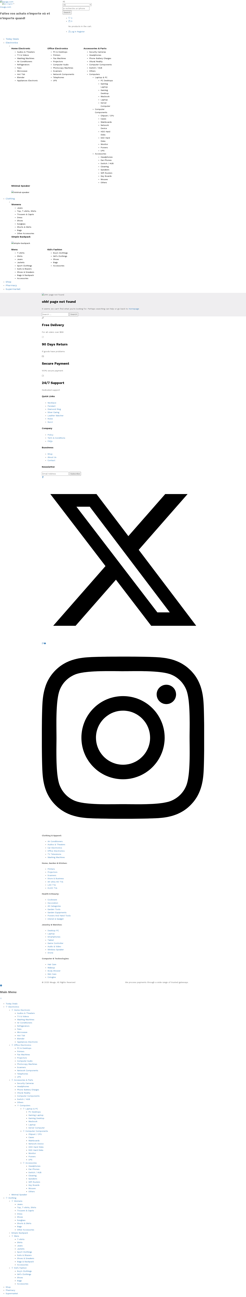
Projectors (58, 61)
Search (67, 12)
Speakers (105, 170)
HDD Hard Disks (36, 1147)
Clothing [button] (10, 198)
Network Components (63, 74)
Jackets (20, 262)
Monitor (104, 144)
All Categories (54, 906)
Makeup (51, 967)
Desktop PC (53, 930)
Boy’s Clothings (60, 253)
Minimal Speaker (20, 185)
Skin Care (52, 974)
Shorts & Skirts (24, 227)
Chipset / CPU (107, 115)
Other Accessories (25, 233)
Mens (16, 1236)
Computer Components (100, 64)
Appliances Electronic (27, 80)
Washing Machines (25, 58)
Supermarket (13, 289)
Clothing (12, 1198)
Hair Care (52, 964)
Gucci (50, 422)
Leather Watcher (55, 415)
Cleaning (105, 166)
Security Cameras (97, 52)
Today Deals (12, 39)
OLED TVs (52, 888)
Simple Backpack (20, 236)
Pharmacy (11, 285)
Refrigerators (23, 64)
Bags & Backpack (25, 275)
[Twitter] (123, 640)
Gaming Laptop (35, 1115)
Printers (56, 55)
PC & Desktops (60, 52)
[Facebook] (43, 477)
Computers (25, 1105)
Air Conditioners (24, 61)
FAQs (50, 441)
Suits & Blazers (24, 269)
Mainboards (106, 122)
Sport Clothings (24, 266)
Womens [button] (16, 204)
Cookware (52, 900)
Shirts (19, 256)
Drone (50, 953)
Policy (50, 435)
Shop (8, 281)
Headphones (95, 55)
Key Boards (106, 176)
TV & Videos (23, 55)
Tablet (51, 940)
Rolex (50, 419)
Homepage (134, 309)
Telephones (58, 77)
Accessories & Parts (23, 1080)
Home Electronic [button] (20, 48)
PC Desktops (107, 80)
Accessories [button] (100, 154)
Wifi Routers (106, 173)
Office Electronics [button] (57, 48)
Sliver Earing (53, 412)
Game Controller (55, 943)
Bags (19, 230)
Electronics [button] (12, 42)
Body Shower (54, 971)
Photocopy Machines (63, 68)
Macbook (105, 96)
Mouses (104, 179)
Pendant (52, 406)
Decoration (53, 903)
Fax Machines (59, 58)
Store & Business (56, 878)
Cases (103, 119)
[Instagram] (123, 830)
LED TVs (52, 885)
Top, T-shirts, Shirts (26, 211)
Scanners (57, 71)
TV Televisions (54, 854)
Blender (20, 77)
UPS (55, 80)
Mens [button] (14, 249)
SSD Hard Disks (35, 1150)
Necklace (52, 403)
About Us (52, 457)
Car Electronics (55, 848)
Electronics (13, 1007)
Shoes (20, 220)
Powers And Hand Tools (59, 915)
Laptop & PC (31, 1109)
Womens (18, 1201)
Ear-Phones (106, 160)
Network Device (36, 1144)
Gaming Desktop (36, 1118)
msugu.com (5, 7)
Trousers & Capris (25, 214)
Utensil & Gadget (56, 919)
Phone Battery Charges (100, 58)
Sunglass (21, 224)
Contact (51, 460)
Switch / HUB (95, 68)
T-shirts (20, 253)
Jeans (20, 208)
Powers (104, 147)
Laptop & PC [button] (101, 77)
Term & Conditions (56, 438)
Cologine (52, 977)
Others (92, 71)
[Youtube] (45, 643)
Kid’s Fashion (20, 1268)
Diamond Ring (54, 409)
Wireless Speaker (56, 949)
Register (81, 31)
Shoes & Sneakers (25, 272)
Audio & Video (54, 946)
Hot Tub (21, 74)
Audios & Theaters (26, 52)
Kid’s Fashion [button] (54, 249)
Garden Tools (54, 909)
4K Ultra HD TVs (55, 882)
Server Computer (36, 1128)
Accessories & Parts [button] (95, 48)
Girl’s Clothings (60, 256)
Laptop (104, 100)
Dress (19, 217)
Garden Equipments (57, 912)
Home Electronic (22, 1010)
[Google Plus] (43, 643)
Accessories (22, 278)
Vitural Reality (95, 61)
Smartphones (54, 937)
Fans (19, 68)
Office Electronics (56, 851)
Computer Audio (61, 64)
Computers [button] (94, 74)
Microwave (22, 71)
